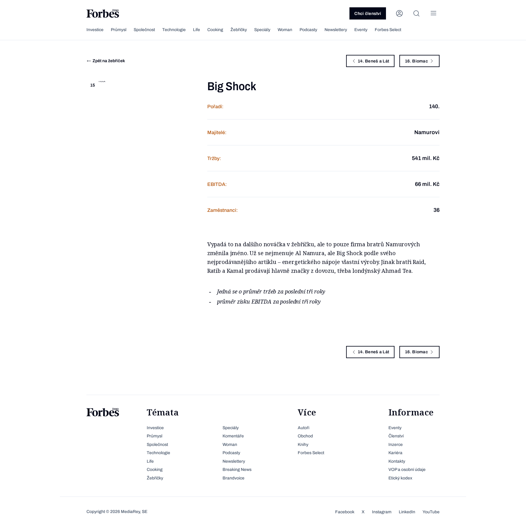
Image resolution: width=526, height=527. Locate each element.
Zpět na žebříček (109, 61)
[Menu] (433, 13)
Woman (285, 29)
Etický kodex (400, 478)
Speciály (262, 29)
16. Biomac (416, 61)
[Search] (416, 13)
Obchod (305, 436)
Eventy (360, 29)
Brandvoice (233, 478)
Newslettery (335, 29)
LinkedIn (407, 512)
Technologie (174, 29)
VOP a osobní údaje (407, 469)
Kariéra (395, 452)
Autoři (303, 428)
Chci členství (367, 13)
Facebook (344, 512)
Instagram (381, 512)
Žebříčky (238, 29)
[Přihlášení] (399, 13)
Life (196, 29)
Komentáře (233, 436)
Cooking (215, 29)
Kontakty (396, 461)
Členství (396, 436)
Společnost (144, 29)
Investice (94, 29)
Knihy (303, 444)
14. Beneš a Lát (373, 61)
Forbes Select (388, 29)
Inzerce (395, 444)
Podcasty (308, 29)
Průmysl (118, 29)
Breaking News (237, 469)
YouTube (431, 512)
